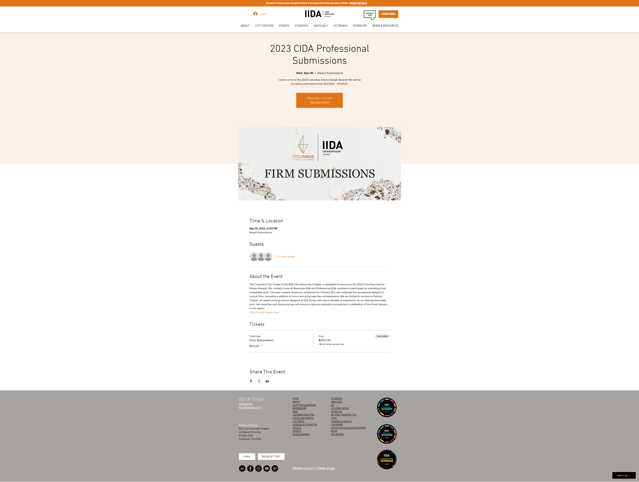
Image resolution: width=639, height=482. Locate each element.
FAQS (295, 411)
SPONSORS (336, 411)
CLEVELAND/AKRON (303, 418)
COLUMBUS (298, 421)
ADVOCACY (337, 402)
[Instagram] (258, 468)
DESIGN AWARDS (301, 434)
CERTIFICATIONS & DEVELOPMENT (348, 428)
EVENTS (297, 431)
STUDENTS (336, 398)
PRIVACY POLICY (303, 468)
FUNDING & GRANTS (341, 421)
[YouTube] (266, 468)
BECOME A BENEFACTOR (343, 414)
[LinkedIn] (242, 468)
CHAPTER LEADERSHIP (304, 405)
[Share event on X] (259, 381)
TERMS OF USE (325, 468)
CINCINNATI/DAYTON (303, 414)
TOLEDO (297, 428)
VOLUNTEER (337, 434)
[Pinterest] (275, 468)
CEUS (334, 418)
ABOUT (296, 402)
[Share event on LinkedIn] (267, 381)
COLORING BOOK (340, 408)
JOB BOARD (337, 424)
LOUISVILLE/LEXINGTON (305, 424)
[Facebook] (250, 468)
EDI (332, 405)
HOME (296, 398)
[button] (245, 26)
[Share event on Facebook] (251, 381)
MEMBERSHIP (299, 408)
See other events (319, 102)
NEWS (334, 431)
